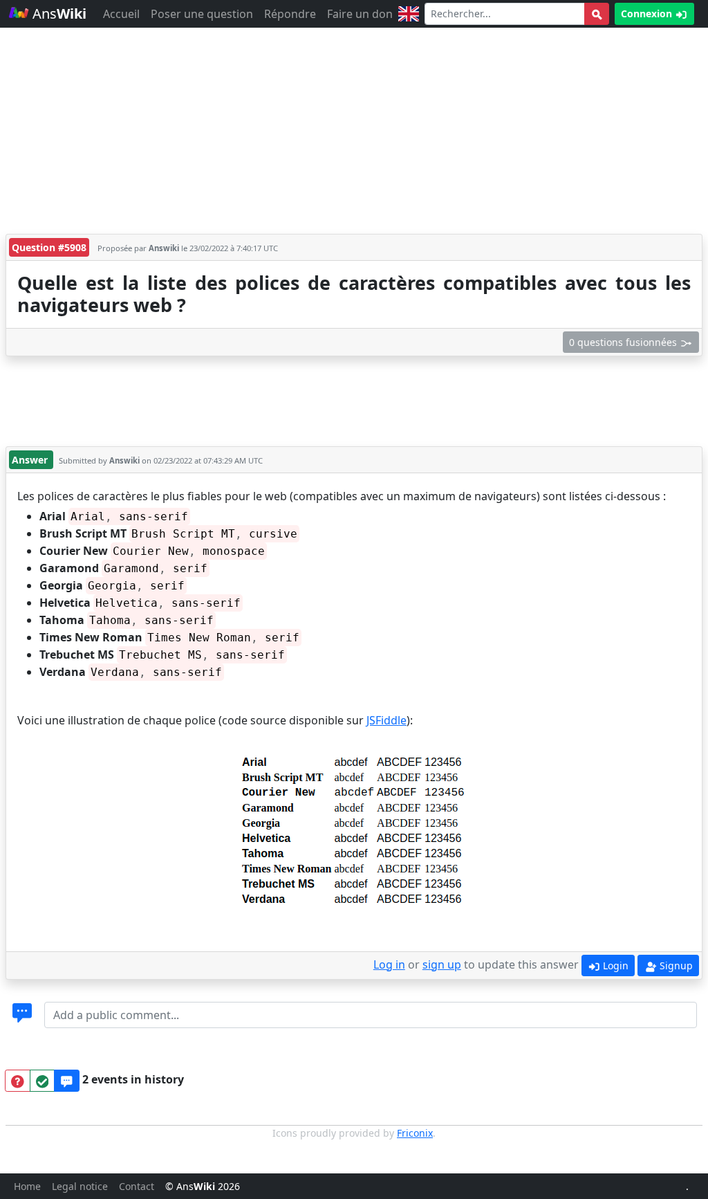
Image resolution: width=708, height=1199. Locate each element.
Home (27, 1186)
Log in (389, 964)
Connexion (648, 13)
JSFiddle (386, 720)
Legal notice (80, 1186)
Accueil (121, 13)
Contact (136, 1186)
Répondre (290, 13)
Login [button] (614, 965)
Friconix (415, 1132)
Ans (57, 13)
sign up (441, 964)
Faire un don (360, 13)
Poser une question (202, 13)
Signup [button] (675, 965)
